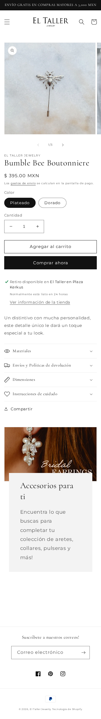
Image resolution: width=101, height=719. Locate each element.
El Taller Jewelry (41, 709)
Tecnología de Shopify (67, 709)
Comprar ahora (50, 262)
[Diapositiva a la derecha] (63, 145)
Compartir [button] (22, 408)
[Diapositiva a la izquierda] (38, 145)
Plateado (20, 202)
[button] (7, 22)
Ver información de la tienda (40, 302)
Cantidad (13, 215)
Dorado (52, 202)
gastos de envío (23, 183)
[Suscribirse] (83, 652)
